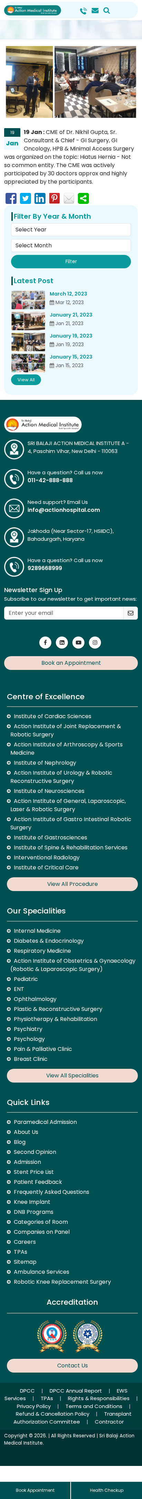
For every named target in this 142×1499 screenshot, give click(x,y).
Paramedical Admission (45, 1122)
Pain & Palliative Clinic (43, 1049)
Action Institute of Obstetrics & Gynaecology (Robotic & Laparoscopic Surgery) (72, 965)
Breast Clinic (31, 1059)
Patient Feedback (38, 1182)
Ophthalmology (35, 999)
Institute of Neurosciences (49, 791)
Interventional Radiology (47, 857)
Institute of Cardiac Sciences (52, 716)
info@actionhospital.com (64, 510)
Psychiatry (28, 1029)
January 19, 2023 (71, 335)
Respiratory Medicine (42, 951)
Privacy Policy (34, 1406)
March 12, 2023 (68, 293)
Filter (71, 261)
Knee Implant (32, 1202)
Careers (25, 1242)
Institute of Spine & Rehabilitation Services (71, 847)
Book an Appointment (71, 663)
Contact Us (72, 1365)
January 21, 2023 (71, 314)
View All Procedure (72, 884)
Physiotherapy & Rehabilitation (55, 1019)
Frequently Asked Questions (51, 1192)
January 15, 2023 (71, 356)
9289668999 (45, 568)
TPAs (20, 1252)
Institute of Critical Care (46, 867)
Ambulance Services (41, 1272)
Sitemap (25, 1262)
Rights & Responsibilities (99, 1398)
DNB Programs (33, 1212)
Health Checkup (106, 1490)
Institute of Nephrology (45, 763)
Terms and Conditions (94, 1406)
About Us (26, 1132)
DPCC (28, 1390)
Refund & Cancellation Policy (53, 1413)
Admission (27, 1162)
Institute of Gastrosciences (50, 837)
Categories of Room (41, 1222)
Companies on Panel (42, 1232)
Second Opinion (35, 1152)
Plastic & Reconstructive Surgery (58, 1009)
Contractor (109, 1421)
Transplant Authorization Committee (72, 1417)
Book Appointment (35, 1490)
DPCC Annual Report (76, 1390)
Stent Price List (34, 1172)
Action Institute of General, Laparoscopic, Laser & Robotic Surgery (68, 805)
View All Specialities (72, 1075)
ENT (19, 989)
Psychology (29, 1039)
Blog (20, 1142)
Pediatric (26, 979)
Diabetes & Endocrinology (49, 941)
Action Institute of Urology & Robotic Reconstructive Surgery (61, 777)
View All (26, 380)
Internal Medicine (37, 931)
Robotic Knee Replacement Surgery (62, 1282)
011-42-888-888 (50, 480)
